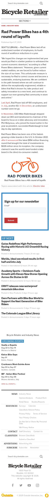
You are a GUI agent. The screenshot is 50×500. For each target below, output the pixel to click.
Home (3, 26)
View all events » (8, 384)
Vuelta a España (9, 345)
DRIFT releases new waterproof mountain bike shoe (19, 287)
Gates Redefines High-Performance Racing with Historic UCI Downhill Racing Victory (24, 247)
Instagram (37, 485)
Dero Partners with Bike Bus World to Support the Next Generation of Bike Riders (22, 301)
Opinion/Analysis (26, 398)
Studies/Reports (38, 402)
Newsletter (34, 447)
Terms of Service (40, 414)
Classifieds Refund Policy (29, 410)
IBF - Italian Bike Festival (13, 374)
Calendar (32, 406)
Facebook (12, 485)
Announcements (16, 254)
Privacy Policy (24, 414)
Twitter (21, 485)
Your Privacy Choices (27, 417)
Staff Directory (25, 431)
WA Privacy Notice (26, 427)
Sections (25, 20)
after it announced (9, 140)
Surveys (22, 406)
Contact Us (38, 431)
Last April (5, 102)
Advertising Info (25, 443)
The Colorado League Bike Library (20, 313)
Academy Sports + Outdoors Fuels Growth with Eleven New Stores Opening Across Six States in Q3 (24, 274)
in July (4, 105)
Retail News (24, 402)
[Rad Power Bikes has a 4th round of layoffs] (25, 178)
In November (7, 114)
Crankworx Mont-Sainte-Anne (15, 364)
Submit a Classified (27, 439)
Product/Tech (41, 398)
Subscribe (23, 447)
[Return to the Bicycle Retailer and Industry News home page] (25, 15)
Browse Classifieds (27, 435)
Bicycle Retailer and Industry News (23, 335)
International (15, 266)
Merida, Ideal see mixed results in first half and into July (22, 260)
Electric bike (39, 186)
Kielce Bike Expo (9, 354)
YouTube (29, 485)
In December (25, 105)
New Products (15, 293)
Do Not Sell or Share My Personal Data (33, 423)
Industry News (13, 26)
